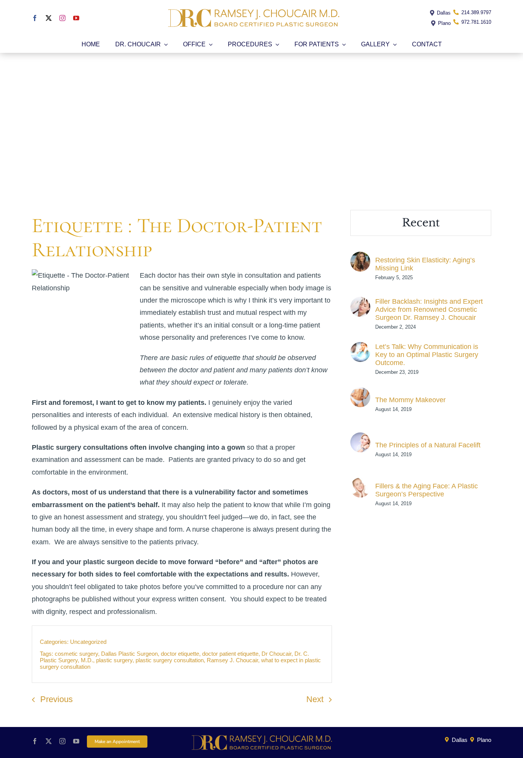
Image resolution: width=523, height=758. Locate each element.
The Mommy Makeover (410, 400)
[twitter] (49, 18)
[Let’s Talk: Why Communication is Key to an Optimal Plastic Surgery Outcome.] (360, 348)
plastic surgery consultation (170, 660)
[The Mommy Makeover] (360, 393)
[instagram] (62, 18)
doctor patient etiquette (230, 653)
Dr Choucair (276, 653)
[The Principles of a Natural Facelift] (360, 438)
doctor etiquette (180, 653)
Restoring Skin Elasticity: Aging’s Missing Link (425, 264)
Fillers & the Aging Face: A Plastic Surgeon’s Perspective (426, 490)
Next (315, 699)
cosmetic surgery (76, 653)
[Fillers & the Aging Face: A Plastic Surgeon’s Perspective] (360, 484)
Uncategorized (88, 641)
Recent (421, 222)
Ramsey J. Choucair (232, 660)
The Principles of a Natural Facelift (428, 445)
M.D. (87, 660)
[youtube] (76, 18)
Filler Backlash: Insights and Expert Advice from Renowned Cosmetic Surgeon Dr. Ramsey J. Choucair (429, 309)
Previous (56, 699)
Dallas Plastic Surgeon (129, 653)
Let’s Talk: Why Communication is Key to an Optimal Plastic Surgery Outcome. (426, 355)
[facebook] (35, 18)
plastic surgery (114, 660)
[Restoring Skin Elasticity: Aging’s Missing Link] (360, 258)
